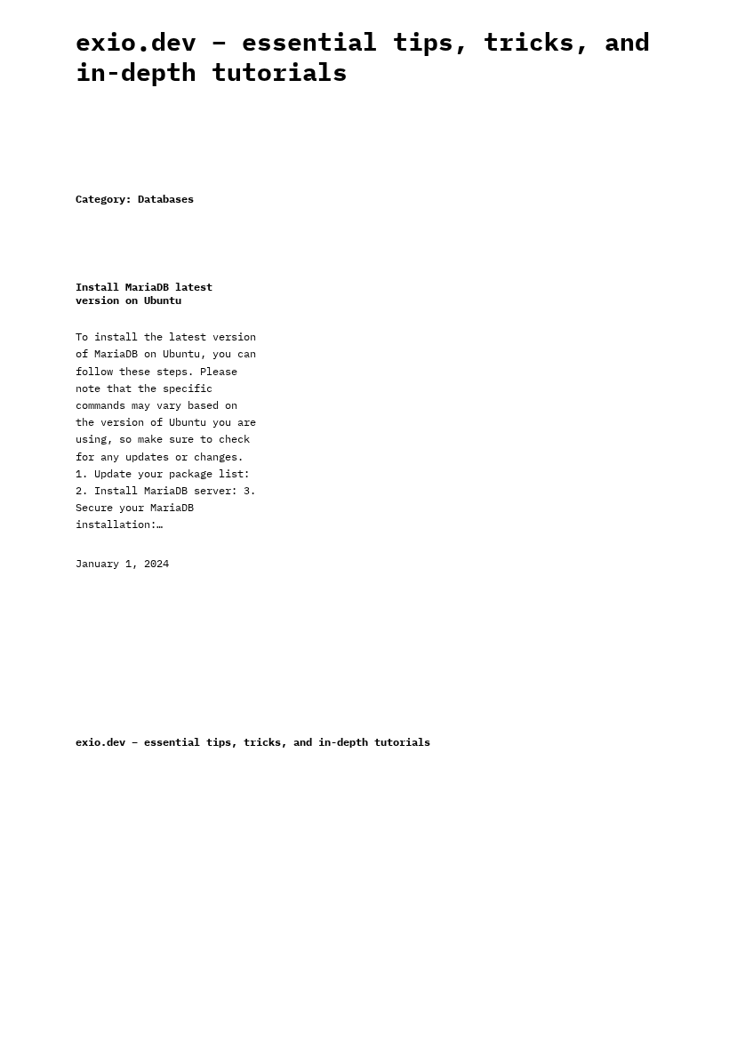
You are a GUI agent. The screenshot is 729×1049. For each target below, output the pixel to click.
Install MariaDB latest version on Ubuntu (144, 293)
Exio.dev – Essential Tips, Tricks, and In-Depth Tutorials (363, 56)
